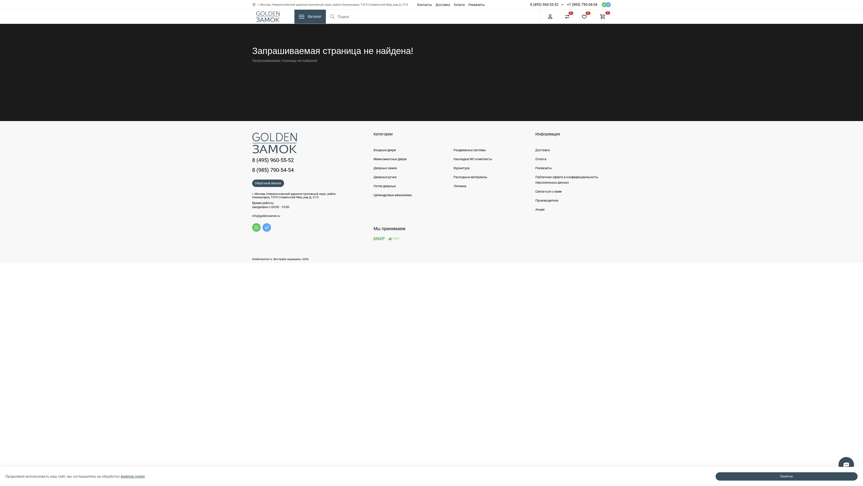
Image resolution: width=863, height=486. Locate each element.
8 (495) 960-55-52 (544, 4)
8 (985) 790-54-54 (273, 170)
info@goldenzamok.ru (266, 216)
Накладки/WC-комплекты (473, 159)
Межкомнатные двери (390, 159)
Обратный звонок (268, 183)
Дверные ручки (385, 177)
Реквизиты (476, 5)
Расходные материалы (470, 177)
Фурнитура (462, 168)
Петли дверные (385, 186)
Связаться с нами (548, 191)
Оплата (459, 5)
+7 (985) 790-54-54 (582, 4)
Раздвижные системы (470, 150)
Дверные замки (385, 168)
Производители (546, 200)
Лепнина (460, 186)
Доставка (443, 5)
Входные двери (385, 150)
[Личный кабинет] (550, 16)
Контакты (424, 5)
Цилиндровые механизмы (393, 195)
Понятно (786, 476)
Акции (540, 209)
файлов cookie (133, 476)
